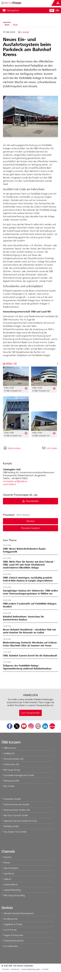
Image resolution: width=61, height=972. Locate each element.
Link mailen (52, 448)
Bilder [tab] (15, 24)
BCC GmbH (8, 786)
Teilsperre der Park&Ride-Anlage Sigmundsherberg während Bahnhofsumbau (27, 667)
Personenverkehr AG (13, 758)
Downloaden (32, 501)
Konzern (7, 857)
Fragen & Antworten (13, 935)
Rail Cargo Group (11, 769)
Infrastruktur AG (11, 764)
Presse (6, 862)
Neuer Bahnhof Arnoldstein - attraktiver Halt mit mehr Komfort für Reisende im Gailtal (29, 631)
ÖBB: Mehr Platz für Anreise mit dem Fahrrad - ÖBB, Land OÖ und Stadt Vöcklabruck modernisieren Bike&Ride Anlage (29, 564)
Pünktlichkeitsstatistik (13, 940)
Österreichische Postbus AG (16, 809)
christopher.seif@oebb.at (15, 481)
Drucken (5, 969)
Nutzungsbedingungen (31, 969)
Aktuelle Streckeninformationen (18, 913)
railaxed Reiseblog (12, 889)
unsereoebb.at (10, 884)
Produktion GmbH (12, 799)
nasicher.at (8, 873)
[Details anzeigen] (25, 388)
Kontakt (45, 969)
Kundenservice (10, 918)
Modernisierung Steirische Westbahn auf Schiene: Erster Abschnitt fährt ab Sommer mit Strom (30, 644)
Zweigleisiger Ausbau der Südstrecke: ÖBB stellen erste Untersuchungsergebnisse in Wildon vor (30, 592)
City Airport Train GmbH (15, 831)
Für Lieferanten (10, 946)
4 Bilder (25, 32)
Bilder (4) (11, 364)
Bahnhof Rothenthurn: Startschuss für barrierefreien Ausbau (23, 618)
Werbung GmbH (11, 780)
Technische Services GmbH (16, 804)
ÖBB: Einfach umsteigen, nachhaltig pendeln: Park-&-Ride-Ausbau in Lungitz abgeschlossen (28, 579)
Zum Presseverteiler (30, 712)
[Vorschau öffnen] (30, 116)
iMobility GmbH (11, 826)
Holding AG (9, 753)
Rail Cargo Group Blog (14, 895)
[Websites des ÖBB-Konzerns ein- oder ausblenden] (58, 3)
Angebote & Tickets (12, 924)
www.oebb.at (9, 484)
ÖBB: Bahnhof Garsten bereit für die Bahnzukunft (30, 655)
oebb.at (7, 879)
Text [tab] (7, 24)
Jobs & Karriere (10, 868)
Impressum (15, 969)
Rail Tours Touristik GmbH (15, 815)
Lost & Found (9, 929)
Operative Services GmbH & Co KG (20, 820)
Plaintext (31, 521)
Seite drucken (14, 448)
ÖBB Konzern (9, 748)
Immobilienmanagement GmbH (18, 775)
